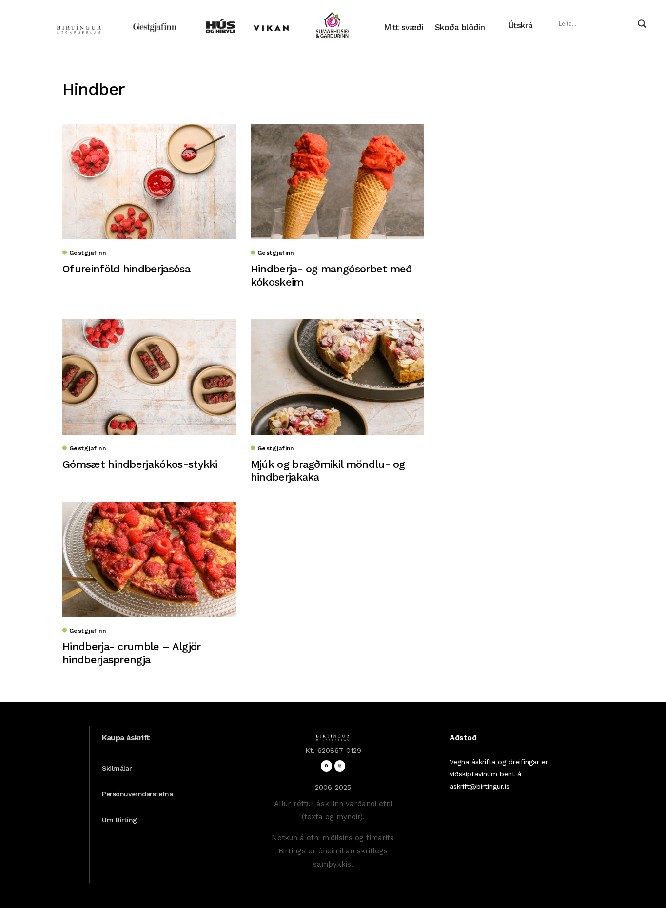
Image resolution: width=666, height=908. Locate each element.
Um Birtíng (119, 820)
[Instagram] (340, 766)
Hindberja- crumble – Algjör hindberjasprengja (131, 652)
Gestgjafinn (87, 253)
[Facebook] (326, 766)
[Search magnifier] (642, 24)
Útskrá (521, 25)
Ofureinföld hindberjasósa (126, 269)
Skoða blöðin (460, 27)
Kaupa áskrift (126, 737)
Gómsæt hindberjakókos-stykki (139, 464)
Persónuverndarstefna (137, 794)
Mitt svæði (403, 27)
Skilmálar (117, 768)
